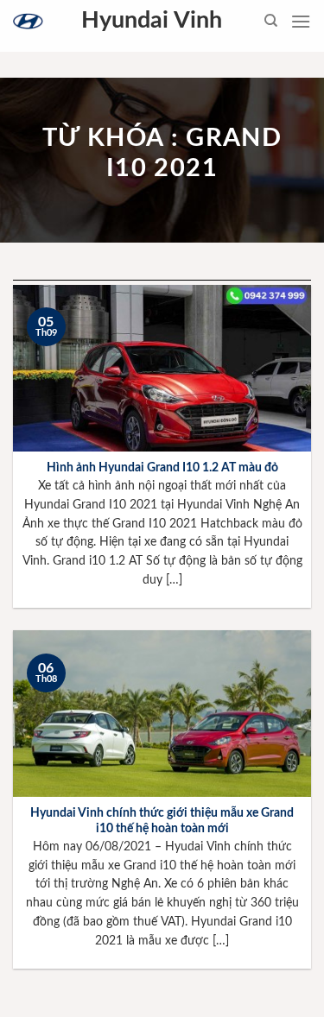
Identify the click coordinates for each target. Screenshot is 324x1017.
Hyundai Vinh (151, 20)
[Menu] (300, 21)
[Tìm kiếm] (270, 20)
